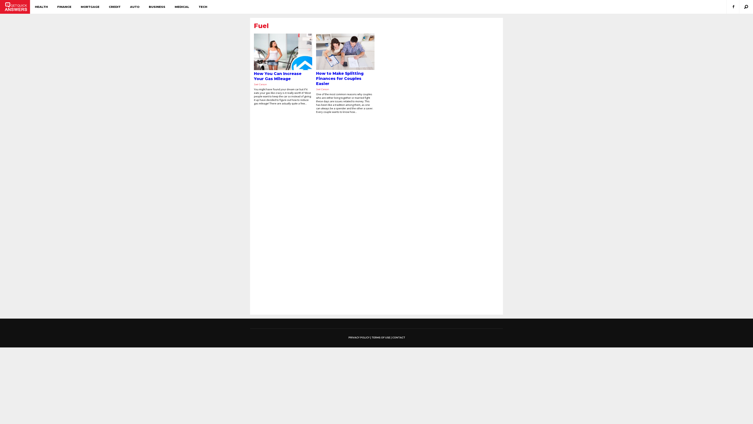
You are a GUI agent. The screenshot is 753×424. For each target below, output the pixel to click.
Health (41, 7)
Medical (182, 7)
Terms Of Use (381, 337)
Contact (398, 337)
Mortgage (90, 7)
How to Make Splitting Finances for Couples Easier (340, 78)
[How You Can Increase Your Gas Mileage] (283, 52)
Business (157, 7)
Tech (203, 7)
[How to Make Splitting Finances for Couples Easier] (345, 52)
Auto (134, 7)
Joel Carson (260, 84)
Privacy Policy (359, 337)
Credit (115, 7)
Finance (64, 7)
